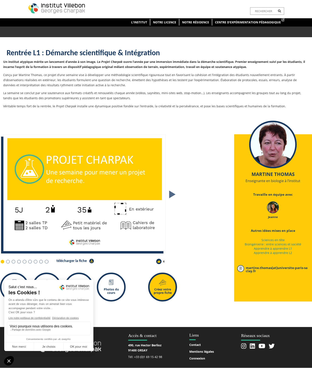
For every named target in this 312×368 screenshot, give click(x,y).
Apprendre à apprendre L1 (273, 248)
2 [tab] (7, 261)
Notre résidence (195, 22)
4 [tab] (18, 261)
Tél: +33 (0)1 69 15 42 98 (145, 357)
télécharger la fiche (72, 261)
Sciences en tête (273, 240)
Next (172, 194)
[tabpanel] (111, 192)
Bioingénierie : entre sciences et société (273, 244)
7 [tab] (35, 261)
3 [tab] (13, 261)
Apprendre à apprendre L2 (273, 253)
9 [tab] (46, 261)
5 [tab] (24, 261)
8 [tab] (40, 261)
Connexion (197, 358)
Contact (195, 345)
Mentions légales (201, 352)
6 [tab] (29, 261)
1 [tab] (2, 261)
